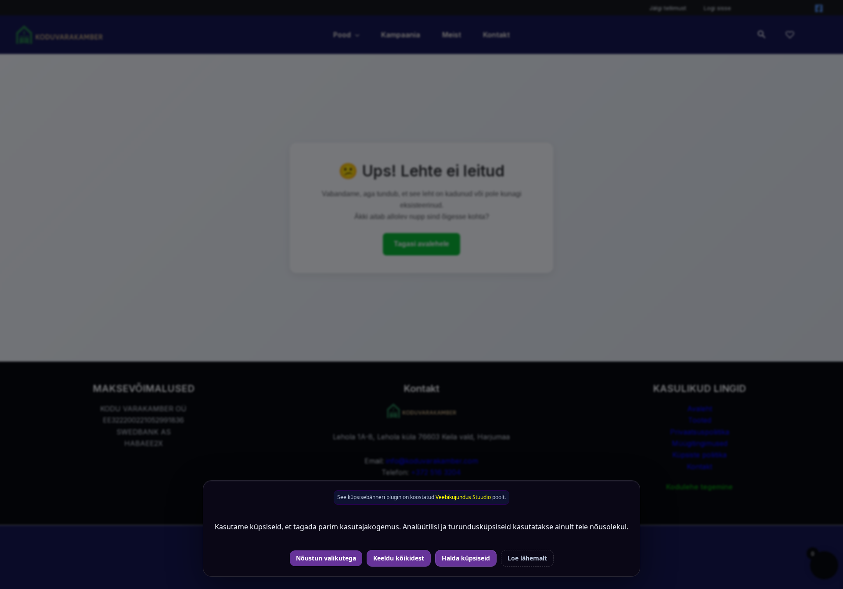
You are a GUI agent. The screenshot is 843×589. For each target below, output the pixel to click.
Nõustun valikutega (326, 558)
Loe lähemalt (527, 558)
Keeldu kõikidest (398, 558)
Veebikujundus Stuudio (463, 497)
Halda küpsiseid (466, 558)
